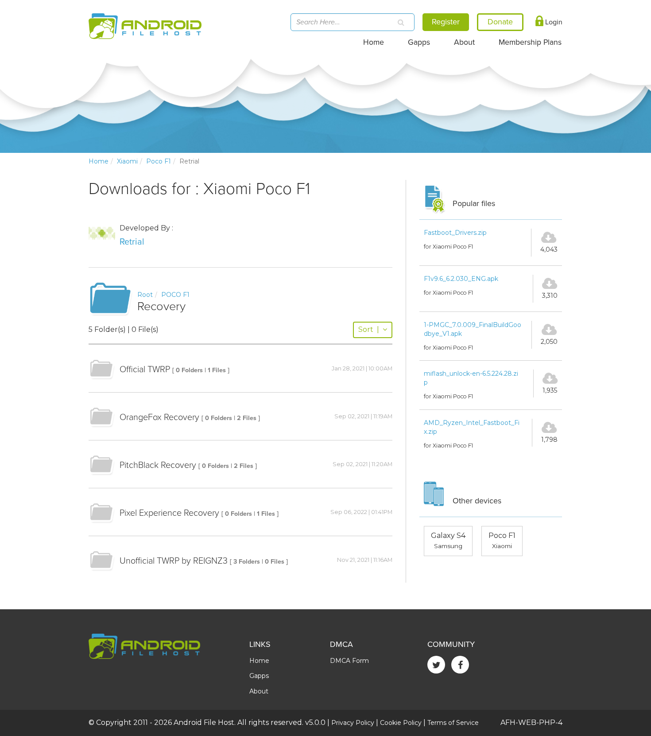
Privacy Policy (352, 723)
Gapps (419, 42)
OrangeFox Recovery (159, 417)
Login (552, 22)
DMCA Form (349, 661)
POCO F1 (175, 295)
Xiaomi (127, 161)
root (145, 295)
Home (373, 42)
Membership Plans (530, 42)
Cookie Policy (401, 723)
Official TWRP (145, 369)
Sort (368, 329)
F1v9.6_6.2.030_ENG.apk (461, 279)
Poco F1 (158, 161)
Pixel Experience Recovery (169, 513)
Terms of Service (453, 723)
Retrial (132, 242)
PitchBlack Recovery (158, 465)
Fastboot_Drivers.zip (455, 233)
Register (446, 22)
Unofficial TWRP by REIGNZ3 (174, 561)
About (464, 42)
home (98, 161)
